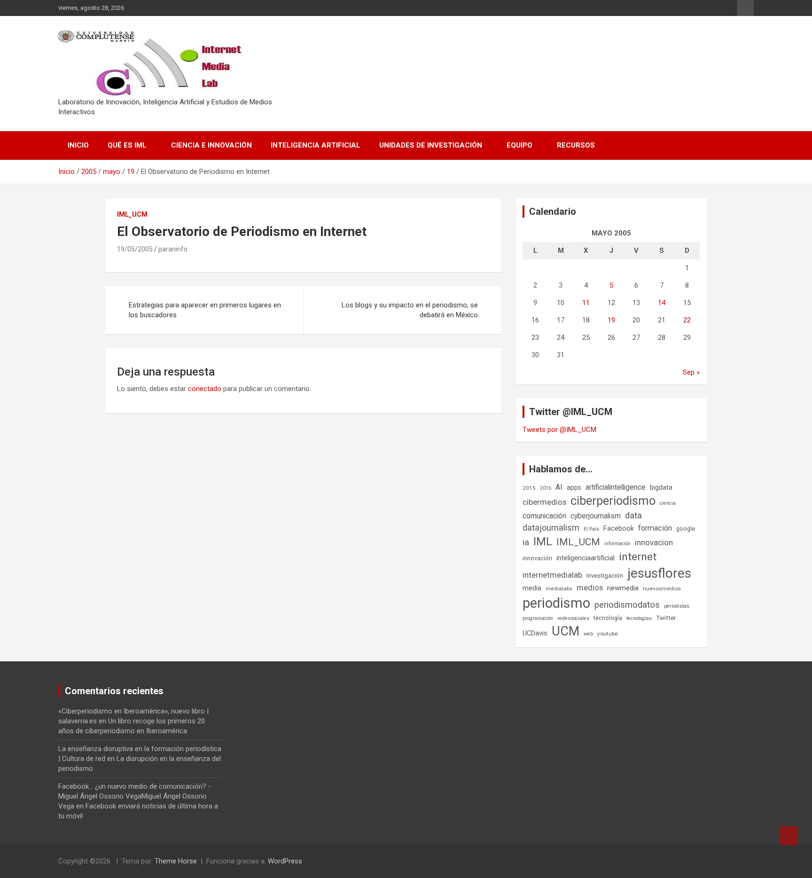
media (532, 588)
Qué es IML (127, 145)
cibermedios (544, 502)
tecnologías (639, 618)
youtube (607, 633)
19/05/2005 (135, 249)
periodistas (676, 606)
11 (586, 302)
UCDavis (535, 633)
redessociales (573, 618)
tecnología (607, 617)
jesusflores (659, 573)
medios (590, 587)
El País (591, 529)
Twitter (666, 617)
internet (637, 556)
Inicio (78, 145)
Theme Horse (176, 861)
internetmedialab (552, 575)
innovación (537, 558)
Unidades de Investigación (430, 145)
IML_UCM (132, 214)
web (588, 634)
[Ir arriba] (788, 835)
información (617, 544)
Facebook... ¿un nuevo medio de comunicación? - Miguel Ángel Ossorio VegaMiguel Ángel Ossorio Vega (134, 796)
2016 (545, 488)
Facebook (618, 528)
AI (558, 487)
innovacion (654, 542)
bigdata (661, 487)
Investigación (604, 575)
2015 (529, 488)
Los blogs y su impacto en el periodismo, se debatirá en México (410, 310)
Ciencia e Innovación (211, 145)
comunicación (544, 515)
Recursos (576, 145)
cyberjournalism (595, 515)
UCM (565, 631)
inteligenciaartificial (585, 558)
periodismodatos (627, 605)
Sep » (691, 372)
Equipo (519, 145)
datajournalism (551, 528)
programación (538, 618)
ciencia (668, 503)
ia (526, 542)
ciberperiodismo (613, 501)
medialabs (559, 588)
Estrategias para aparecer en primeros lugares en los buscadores (205, 310)
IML (542, 541)
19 (611, 320)
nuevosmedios (662, 588)
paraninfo (172, 249)
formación (655, 528)
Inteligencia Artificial (315, 145)
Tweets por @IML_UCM (559, 429)
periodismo (556, 603)
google (685, 528)
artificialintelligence (616, 487)
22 (687, 320)
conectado (204, 388)
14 (661, 302)
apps (574, 487)
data (633, 515)
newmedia (623, 588)
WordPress (285, 861)
